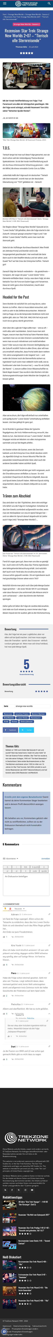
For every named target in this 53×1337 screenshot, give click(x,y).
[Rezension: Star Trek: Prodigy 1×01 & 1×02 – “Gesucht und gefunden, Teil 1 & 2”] (9, 1231)
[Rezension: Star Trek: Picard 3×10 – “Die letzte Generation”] (9, 1291)
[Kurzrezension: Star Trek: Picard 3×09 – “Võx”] (9, 1265)
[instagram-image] (11, 1101)
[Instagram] (25, 1190)
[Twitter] (18, 1190)
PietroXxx (30, 1018)
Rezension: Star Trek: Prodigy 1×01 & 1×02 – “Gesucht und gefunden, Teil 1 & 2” (34, 1229)
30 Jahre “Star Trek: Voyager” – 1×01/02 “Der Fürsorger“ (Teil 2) (33, 1203)
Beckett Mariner (38, 714)
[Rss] (5, 1190)
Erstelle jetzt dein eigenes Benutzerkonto (23, 797)
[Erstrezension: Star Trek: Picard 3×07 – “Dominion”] (9, 1278)
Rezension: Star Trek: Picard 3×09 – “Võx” (33, 1300)
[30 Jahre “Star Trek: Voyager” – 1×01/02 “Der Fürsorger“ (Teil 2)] (9, 1205)
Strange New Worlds (16, 14)
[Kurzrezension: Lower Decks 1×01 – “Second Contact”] (9, 1244)
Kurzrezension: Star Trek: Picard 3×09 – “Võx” (32, 1263)
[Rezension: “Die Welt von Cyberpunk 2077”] (9, 1218)
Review (14, 721)
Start (4, 14)
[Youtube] (32, 1190)
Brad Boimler (9, 718)
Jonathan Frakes (22, 714)
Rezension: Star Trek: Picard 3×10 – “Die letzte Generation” (33, 1289)
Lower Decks (23, 718)
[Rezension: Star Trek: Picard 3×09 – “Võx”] (9, 1304)
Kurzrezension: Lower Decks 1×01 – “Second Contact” (34, 1242)
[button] (25, 1328)
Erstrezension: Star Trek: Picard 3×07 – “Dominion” (32, 1276)
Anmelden (45, 859)
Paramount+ (36, 718)
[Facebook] (12, 1190)
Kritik (6, 721)
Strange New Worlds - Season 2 (37, 14)
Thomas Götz (21, 47)
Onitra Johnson (27, 721)
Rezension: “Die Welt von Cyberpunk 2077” (34, 1214)
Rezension (8, 714)
